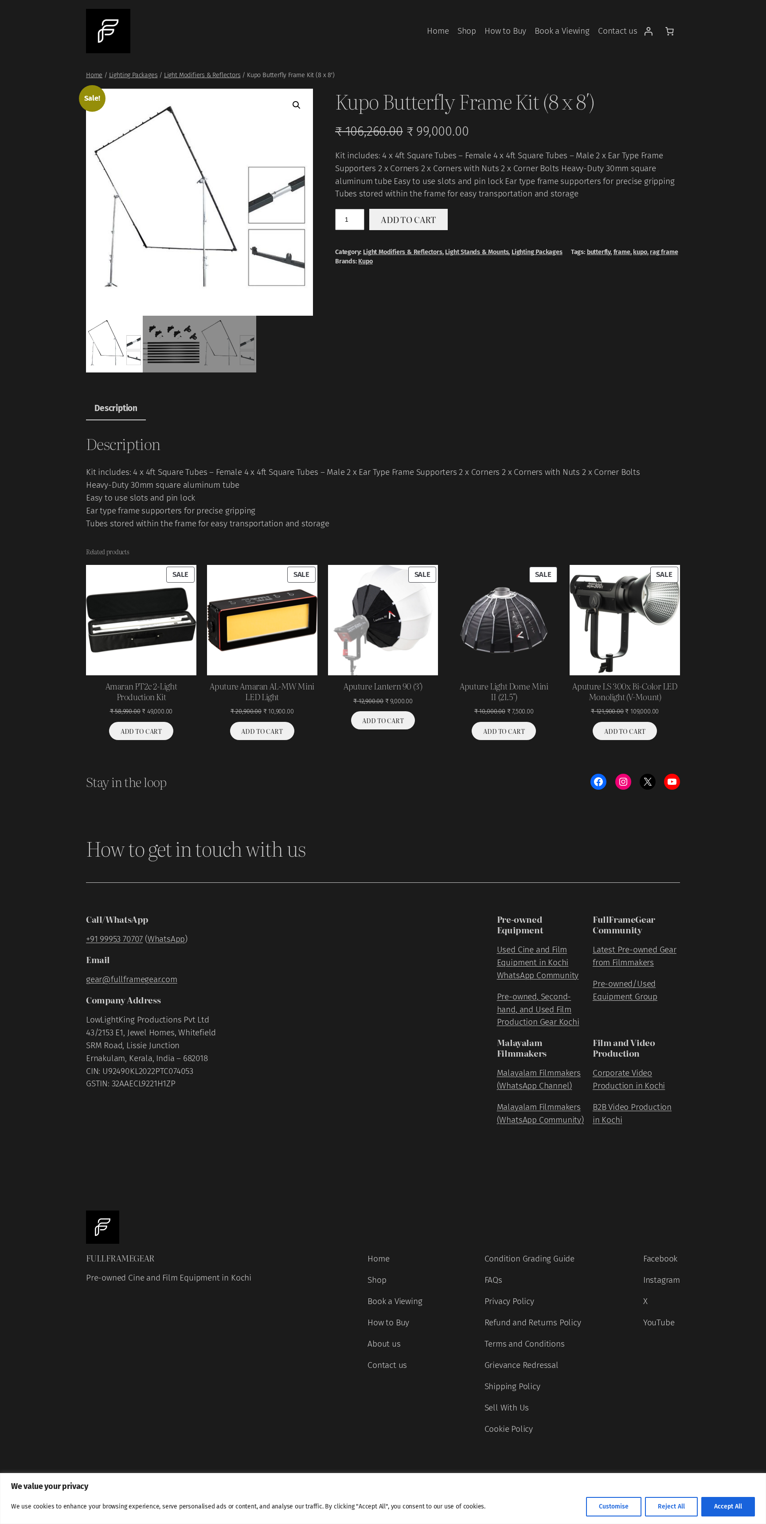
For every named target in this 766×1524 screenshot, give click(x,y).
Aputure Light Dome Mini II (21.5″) (504, 691)
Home (94, 75)
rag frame (664, 252)
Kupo (365, 261)
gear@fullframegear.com (131, 979)
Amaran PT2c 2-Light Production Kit (141, 691)
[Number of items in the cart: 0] (669, 31)
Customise (614, 1506)
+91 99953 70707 (114, 939)
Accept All (728, 1506)
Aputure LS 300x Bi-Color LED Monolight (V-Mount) (624, 691)
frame (622, 252)
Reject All (671, 1506)
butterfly (598, 252)
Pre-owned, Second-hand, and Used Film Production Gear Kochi (538, 1009)
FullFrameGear (120, 1257)
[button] (297, 105)
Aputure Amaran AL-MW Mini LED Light (262, 691)
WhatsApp (166, 939)
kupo (640, 252)
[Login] (648, 31)
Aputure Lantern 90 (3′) (383, 686)
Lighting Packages (133, 75)
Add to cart (408, 219)
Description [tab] (115, 408)
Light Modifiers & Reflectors (202, 75)
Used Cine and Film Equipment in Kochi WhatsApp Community (538, 962)
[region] (383, 1498)
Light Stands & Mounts (476, 252)
